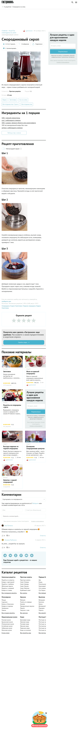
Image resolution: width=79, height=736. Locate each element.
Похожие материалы (55, 12)
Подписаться (36, 412)
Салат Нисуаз (24, 586)
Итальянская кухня (8, 624)
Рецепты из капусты (8, 580)
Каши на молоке (25, 630)
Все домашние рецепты (9, 593)
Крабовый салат (25, 590)
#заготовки (18, 306)
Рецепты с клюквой (8, 588)
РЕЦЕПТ (28, 369)
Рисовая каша (24, 624)
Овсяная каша (24, 622)
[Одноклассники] (15, 555)
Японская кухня (7, 630)
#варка (38, 306)
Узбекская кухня (7, 628)
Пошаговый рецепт (23, 12)
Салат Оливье (24, 582)
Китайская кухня (7, 626)
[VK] (10, 555)
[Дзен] (31, 555)
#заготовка (5, 308)
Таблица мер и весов (14, 133)
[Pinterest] (21, 555)
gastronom (29, 31)
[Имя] (12, 510)
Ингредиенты (8, 12)
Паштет (22, 608)
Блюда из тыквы (7, 590)
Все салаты (23, 593)
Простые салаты (25, 580)
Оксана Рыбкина (11, 540)
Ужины (4, 610)
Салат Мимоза (24, 588)
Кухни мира (5, 633)
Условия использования (36, 426)
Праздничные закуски (27, 606)
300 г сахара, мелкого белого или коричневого (19, 123)
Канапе (22, 604)
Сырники (4, 602)
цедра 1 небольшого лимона (12, 128)
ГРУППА (5, 402)
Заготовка (13, 100)
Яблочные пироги (7, 586)
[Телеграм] (5, 555)
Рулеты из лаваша (26, 602)
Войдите (36, 503)
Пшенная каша (25, 628)
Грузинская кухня (7, 622)
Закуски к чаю (24, 610)
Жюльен (22, 600)
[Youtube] (26, 555)
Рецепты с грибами (8, 584)
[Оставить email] (36, 406)
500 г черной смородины (11, 118)
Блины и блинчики (8, 604)
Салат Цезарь (24, 584)
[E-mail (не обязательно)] (35, 510)
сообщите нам (6, 301)
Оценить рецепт (39, 12)
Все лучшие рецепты (8, 613)
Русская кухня (6, 620)
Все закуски (24, 613)
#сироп (12, 306)
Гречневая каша (25, 620)
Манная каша (24, 626)
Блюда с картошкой (8, 582)
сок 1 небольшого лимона (11, 120)
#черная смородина (29, 306)
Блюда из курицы (7, 606)
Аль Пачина (9, 525)
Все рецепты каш (25, 633)
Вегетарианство (26, 104)
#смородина (6, 306)
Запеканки (5, 608)
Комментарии (71, 12)
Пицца (4, 600)
